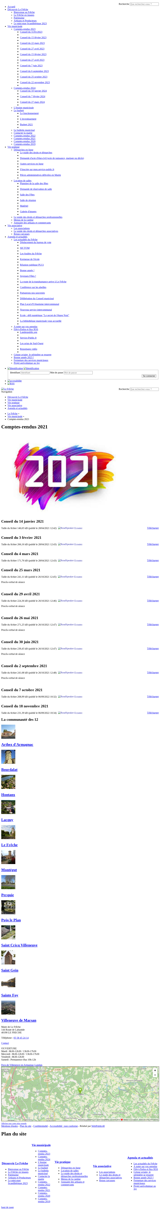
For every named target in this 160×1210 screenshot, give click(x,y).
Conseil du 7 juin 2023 (31, 65)
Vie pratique (14, 147)
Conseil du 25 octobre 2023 (33, 76)
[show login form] (15, 368)
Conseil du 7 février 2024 (32, 96)
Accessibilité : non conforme (64, 1126)
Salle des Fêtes (27, 194)
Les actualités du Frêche (26, 239)
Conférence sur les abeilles (33, 287)
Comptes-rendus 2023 (24, 29)
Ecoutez (78, 528)
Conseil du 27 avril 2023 (32, 48)
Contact (5, 1043)
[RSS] (11, 383)
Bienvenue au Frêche (24, 12)
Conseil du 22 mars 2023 (32, 43)
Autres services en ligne (31, 163)
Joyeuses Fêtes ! (28, 276)
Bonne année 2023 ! (24, 357)
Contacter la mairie (23, 133)
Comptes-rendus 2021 (24, 138)
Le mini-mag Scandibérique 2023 (30, 23)
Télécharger (153, 528)
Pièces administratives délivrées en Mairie (40, 175)
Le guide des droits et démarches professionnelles (38, 217)
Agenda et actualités (17, 236)
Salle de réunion (28, 200)
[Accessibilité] (15, 380)
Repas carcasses (22, 234)
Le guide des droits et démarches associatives (36, 231)
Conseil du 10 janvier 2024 (33, 90)
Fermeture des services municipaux (31, 360)
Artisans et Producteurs (25, 20)
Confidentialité (40, 1126)
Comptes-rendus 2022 (24, 135)
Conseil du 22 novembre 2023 (35, 82)
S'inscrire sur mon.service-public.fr (37, 169)
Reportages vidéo (28, 349)
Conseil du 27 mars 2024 (32, 102)
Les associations (22, 228)
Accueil (11, 6)
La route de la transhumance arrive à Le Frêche (43, 281)
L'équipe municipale (24, 107)
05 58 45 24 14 (21, 1037)
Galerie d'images (28, 211)
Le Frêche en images (24, 15)
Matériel (24, 206)
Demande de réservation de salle (36, 189)
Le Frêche (13, 413)
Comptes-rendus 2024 (24, 88)
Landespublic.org (28, 332)
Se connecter (149, 376)
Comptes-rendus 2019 (24, 144)
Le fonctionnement (29, 113)
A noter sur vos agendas (25, 326)
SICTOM (25, 248)
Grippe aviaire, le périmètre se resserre (32, 354)
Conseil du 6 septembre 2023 (34, 71)
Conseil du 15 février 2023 (33, 37)
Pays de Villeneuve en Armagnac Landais (21, 1065)
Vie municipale (15, 26)
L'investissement (28, 119)
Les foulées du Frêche (31, 253)
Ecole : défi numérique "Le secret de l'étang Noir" (44, 315)
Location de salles (22, 180)
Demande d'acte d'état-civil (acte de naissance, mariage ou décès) (52, 158)
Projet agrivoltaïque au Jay (27, 363)
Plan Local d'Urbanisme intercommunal (39, 304)
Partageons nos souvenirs (32, 293)
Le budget (19, 110)
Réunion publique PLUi (32, 264)
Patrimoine (19, 18)
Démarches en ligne (23, 149)
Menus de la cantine (23, 220)
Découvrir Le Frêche (18, 9)
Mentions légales (9, 1126)
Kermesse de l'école (30, 259)
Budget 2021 (26, 124)
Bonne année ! (27, 270)
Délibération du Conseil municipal (37, 298)
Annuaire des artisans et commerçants (32, 222)
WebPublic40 (98, 1126)
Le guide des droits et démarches (36, 152)
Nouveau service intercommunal (36, 309)
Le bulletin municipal (24, 130)
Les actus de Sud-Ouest (31, 343)
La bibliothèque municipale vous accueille (40, 321)
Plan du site (25, 1126)
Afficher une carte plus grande (14, 1123)
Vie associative (15, 225)
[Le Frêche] (7, 389)
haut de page (7, 1207)
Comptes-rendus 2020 (24, 141)
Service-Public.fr (28, 337)
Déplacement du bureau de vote (35, 242)
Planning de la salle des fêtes (34, 183)
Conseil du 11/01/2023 (31, 32)
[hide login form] (31, 368)
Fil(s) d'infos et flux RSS (26, 329)
